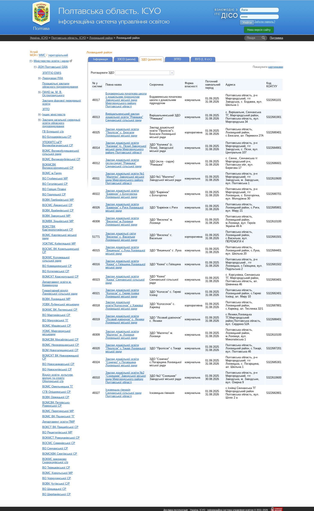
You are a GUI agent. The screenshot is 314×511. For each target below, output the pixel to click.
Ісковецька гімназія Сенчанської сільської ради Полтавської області (123, 393)
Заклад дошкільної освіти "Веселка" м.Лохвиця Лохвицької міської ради (122, 221)
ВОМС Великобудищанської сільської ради (60, 152)
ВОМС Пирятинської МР (58, 411)
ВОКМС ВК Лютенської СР (59, 309)
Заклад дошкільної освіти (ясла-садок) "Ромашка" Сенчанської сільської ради (123, 163)
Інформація (100, 59)
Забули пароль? (264, 21)
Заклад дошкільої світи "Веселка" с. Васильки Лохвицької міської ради (121, 237)
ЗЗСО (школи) (126, 59)
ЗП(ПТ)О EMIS (51, 72)
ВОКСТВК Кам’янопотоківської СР (57, 228)
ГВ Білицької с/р (53, 131)
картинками (275, 66)
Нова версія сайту (259, 29)
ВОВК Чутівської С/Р (56, 483)
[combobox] (144, 73)
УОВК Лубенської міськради (60, 304)
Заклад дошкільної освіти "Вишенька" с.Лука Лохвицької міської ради (125, 250)
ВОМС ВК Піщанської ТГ (58, 416)
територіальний (58, 55)
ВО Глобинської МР (55, 178)
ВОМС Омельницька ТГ (57, 386)
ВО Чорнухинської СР (56, 478)
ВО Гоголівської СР (55, 183)
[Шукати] (263, 38)
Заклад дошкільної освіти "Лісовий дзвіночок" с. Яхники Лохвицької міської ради (125, 319)
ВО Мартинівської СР (56, 315)
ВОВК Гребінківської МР (58, 199)
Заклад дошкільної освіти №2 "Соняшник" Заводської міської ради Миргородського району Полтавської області (126, 377)
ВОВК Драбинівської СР (58, 210)
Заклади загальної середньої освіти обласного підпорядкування (61, 123)
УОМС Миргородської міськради (56, 332)
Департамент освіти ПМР (58, 421)
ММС (42, 55)
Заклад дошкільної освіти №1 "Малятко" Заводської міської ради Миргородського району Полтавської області (125, 178)
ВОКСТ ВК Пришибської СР (60, 427)
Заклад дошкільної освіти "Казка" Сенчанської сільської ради (125, 279)
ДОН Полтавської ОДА (53, 66)
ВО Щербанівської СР (56, 494)
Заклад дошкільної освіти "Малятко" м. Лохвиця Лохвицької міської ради (122, 334)
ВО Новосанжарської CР (58, 364)
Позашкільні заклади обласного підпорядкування (60, 85)
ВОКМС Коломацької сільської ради (56, 259)
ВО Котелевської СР (55, 271)
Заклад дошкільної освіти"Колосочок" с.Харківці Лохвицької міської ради (124, 305)
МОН (33, 55)
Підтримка (276, 37)
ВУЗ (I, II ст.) (203, 59)
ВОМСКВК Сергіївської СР (59, 453)
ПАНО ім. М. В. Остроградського (53, 93)
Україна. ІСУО (39, 37)
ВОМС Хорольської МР (57, 473)
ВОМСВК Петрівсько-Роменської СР (56, 404)
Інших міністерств (53, 114)
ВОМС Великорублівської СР (61, 159)
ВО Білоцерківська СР (56, 136)
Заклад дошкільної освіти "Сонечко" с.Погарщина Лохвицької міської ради (122, 362)
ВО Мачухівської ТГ (55, 320)
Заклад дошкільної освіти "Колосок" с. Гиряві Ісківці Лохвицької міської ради (122, 293)
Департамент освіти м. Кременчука (57, 283)
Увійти (247, 22)
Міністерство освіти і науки (51, 61)
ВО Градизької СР (54, 194)
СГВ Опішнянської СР (56, 391)
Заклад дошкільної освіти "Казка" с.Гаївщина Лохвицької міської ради (125, 264)
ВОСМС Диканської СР (57, 205)
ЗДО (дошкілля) (151, 59)
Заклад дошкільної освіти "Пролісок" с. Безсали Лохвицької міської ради (122, 132)
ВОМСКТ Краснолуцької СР (60, 276)
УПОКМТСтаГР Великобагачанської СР (57, 144)
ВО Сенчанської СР (55, 448)
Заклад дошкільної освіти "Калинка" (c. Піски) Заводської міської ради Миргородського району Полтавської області (126, 147)
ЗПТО (46, 109)
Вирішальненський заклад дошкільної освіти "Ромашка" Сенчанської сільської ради (124, 117)
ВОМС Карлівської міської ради (59, 236)
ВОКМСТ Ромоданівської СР (61, 437)
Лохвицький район (101, 37)
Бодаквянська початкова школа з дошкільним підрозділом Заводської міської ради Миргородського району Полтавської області (126, 100)
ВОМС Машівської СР (56, 325)
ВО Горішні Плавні (54, 189)
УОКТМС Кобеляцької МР (59, 243)
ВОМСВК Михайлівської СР (60, 339)
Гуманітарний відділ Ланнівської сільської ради (59, 292)
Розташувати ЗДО (103, 72)
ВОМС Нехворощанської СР (60, 344)
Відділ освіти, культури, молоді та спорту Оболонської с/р (57, 378)
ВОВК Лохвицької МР (56, 299)
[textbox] (142, 73)
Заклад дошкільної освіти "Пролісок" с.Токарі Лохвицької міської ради (126, 348)
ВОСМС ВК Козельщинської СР (60, 250)
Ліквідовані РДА (52, 78)
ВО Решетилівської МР (57, 432)
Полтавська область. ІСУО (68, 37)
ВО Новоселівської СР (57, 369)
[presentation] (172, 73)
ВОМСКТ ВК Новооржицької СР (60, 357)
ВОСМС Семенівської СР (58, 443)
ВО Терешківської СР (56, 467)
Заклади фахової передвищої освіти (61, 102)
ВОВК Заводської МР (56, 215)
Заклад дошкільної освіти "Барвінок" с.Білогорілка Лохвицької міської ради (122, 194)
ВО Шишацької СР (54, 489)
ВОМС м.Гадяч (52, 173)
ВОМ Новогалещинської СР (60, 350)
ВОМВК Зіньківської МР (58, 221)
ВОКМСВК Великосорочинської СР (57, 166)
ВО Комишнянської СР (57, 266)
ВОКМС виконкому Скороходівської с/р (55, 460)
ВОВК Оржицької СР (55, 397)
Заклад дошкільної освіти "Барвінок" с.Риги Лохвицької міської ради (125, 207)
